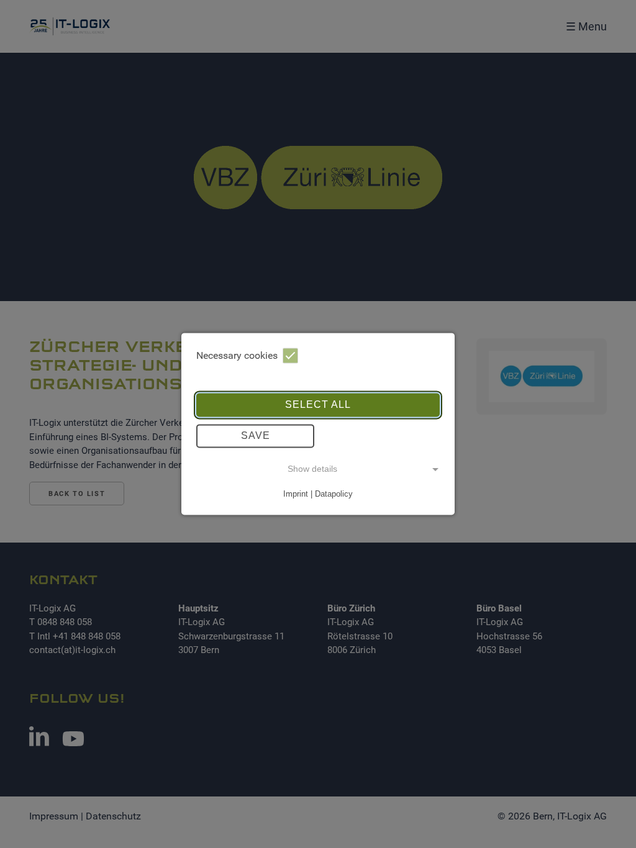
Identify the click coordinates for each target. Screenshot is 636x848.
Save (255, 435)
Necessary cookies (237, 355)
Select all (318, 404)
